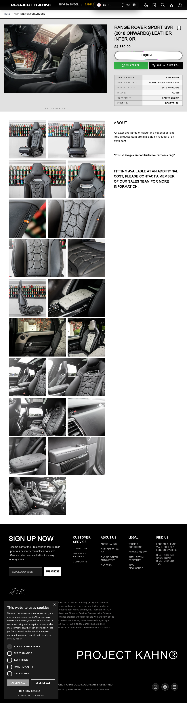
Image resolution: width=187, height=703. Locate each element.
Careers (106, 565)
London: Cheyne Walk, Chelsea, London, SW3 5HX (166, 547)
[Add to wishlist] (179, 28)
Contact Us (80, 548)
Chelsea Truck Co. (110, 550)
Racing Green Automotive (109, 559)
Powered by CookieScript (31, 695)
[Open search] (163, 5)
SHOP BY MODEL (69, 4)
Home (7, 14)
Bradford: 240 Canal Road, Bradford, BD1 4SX (165, 559)
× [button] (54, 605)
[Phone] (146, 5)
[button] (55, 58)
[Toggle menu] (7, 5)
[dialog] (31, 650)
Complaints (80, 561)
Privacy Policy (138, 552)
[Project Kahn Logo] (31, 5)
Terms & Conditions (135, 545)
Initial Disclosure (136, 567)
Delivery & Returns (79, 555)
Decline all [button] (43, 682)
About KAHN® (109, 544)
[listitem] (27, 139)
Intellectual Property (137, 559)
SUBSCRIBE (52, 571)
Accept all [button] (18, 682)
